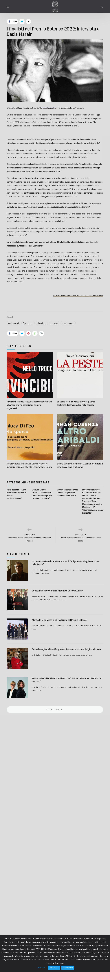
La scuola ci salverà (49, 108)
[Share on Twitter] (22, 21)
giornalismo (41, 323)
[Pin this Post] (28, 333)
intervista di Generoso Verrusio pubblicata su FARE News (78, 295)
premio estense (68, 323)
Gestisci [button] (41, 967)
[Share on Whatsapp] (35, 333)
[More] (28, 21)
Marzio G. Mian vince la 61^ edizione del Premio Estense (59, 619)
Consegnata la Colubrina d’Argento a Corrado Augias (57, 590)
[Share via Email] (41, 333)
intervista (54, 323)
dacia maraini (13, 323)
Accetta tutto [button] (68, 968)
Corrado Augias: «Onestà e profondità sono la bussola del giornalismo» (66, 649)
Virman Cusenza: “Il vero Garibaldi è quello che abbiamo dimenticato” (67, 492)
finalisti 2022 (28, 323)
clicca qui (23, 949)
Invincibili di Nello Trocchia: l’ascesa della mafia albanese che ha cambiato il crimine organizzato (29, 405)
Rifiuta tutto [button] (54, 968)
